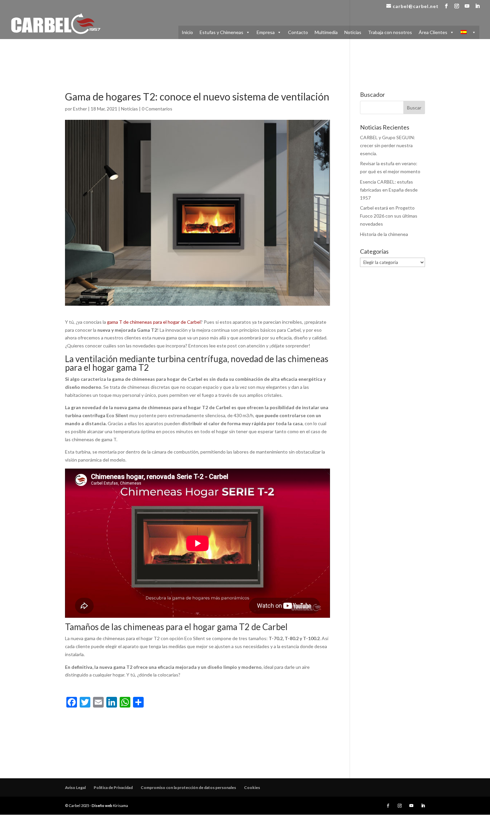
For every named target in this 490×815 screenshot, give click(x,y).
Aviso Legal (75, 787)
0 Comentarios (157, 108)
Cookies (252, 787)
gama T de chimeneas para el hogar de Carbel (154, 322)
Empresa (266, 32)
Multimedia (326, 32)
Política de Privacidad (113, 787)
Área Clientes (433, 32)
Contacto (298, 32)
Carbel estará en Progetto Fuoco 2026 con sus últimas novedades (388, 216)
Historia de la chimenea (384, 234)
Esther (80, 108)
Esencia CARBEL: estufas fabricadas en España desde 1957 (389, 190)
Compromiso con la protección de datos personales (188, 787)
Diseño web (102, 805)
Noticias (352, 32)
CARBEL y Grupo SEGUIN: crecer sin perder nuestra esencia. (387, 145)
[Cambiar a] (468, 32)
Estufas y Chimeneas (221, 32)
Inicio (187, 32)
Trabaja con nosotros (390, 32)
